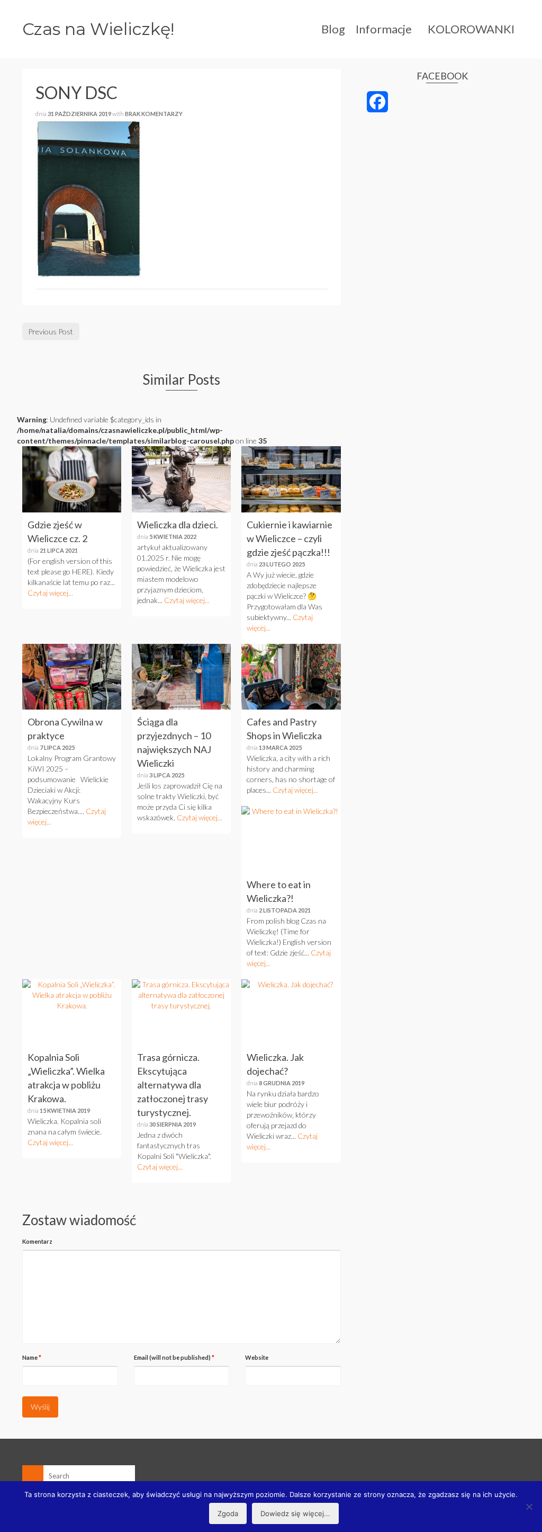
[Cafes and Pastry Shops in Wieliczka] (290, 677)
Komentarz (37, 1241)
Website (256, 1357)
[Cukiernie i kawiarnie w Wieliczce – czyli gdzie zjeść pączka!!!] (290, 479)
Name (31, 1357)
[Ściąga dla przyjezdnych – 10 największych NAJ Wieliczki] (181, 677)
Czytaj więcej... (50, 592)
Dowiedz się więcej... (295, 1513)
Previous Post (50, 331)
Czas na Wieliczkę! (98, 29)
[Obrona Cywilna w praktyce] (71, 677)
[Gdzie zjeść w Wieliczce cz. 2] (71, 479)
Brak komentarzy (154, 113)
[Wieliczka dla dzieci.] (181, 479)
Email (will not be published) (174, 1357)
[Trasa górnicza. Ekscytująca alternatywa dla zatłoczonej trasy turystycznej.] (181, 1012)
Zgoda (228, 1513)
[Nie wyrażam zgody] (528, 1506)
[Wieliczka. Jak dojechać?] (290, 1012)
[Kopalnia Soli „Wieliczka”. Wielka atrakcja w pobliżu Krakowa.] (71, 1012)
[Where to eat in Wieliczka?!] (290, 839)
